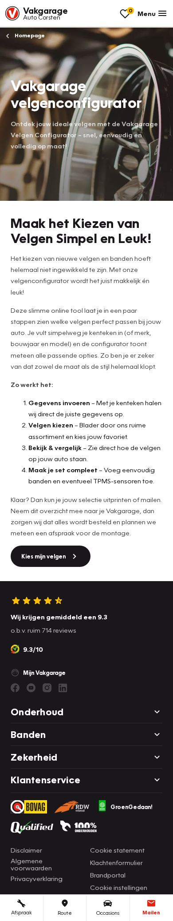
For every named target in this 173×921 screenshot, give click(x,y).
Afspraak (21, 912)
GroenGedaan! (131, 806)
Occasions (107, 912)
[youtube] (31, 687)
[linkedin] (63, 687)
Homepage (29, 35)
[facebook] (15, 687)
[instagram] (47, 687)
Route (65, 912)
